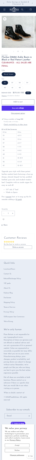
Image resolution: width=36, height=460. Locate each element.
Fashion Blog (8, 293)
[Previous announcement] (4, 3)
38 (21, 83)
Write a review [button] (18, 247)
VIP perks (7, 283)
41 (13, 88)
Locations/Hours (9, 269)
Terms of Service (9, 307)
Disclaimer (7, 297)
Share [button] (5, 225)
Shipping (4, 95)
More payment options (18, 113)
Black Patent (8, 74)
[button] (4, 9)
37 (13, 83)
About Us (7, 288)
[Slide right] (22, 51)
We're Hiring (8, 321)
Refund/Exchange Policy (12, 278)
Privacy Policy (9, 312)
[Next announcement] (32, 3)
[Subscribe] (29, 415)
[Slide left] (14, 51)
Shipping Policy (9, 302)
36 (5, 82)
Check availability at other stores (15, 124)
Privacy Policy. (15, 440)
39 (28, 83)
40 (6, 88)
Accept (17, 445)
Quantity (5, 209)
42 (21, 88)
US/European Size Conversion (14, 316)
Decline (17, 450)
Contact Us (7, 274)
